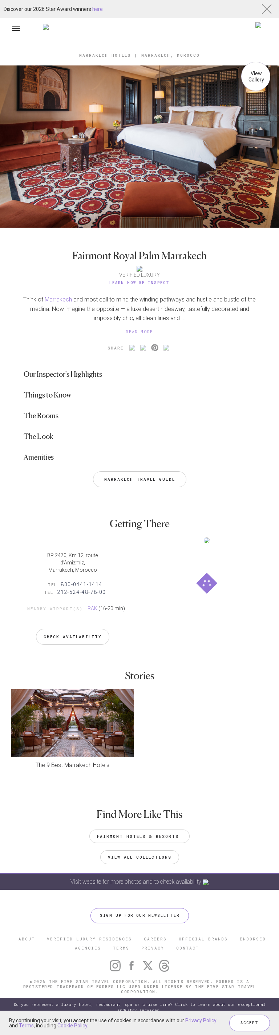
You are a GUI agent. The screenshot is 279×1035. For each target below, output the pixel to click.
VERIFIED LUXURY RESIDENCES (89, 939)
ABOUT (27, 939)
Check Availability (73, 636)
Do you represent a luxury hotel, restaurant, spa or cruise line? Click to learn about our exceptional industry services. (140, 1007)
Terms (26, 1025)
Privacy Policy (201, 1020)
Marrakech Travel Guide (139, 479)
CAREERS (155, 939)
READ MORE (139, 331)
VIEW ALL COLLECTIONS (139, 857)
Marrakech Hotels (105, 55)
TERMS (121, 948)
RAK (92, 608)
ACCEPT (249, 1022)
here (97, 9)
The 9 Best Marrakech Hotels (72, 765)
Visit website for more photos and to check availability (136, 881)
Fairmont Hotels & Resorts (139, 836)
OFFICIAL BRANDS (203, 939)
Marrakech (58, 299)
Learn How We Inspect (139, 282)
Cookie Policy (72, 1025)
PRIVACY (152, 948)
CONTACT (187, 948)
